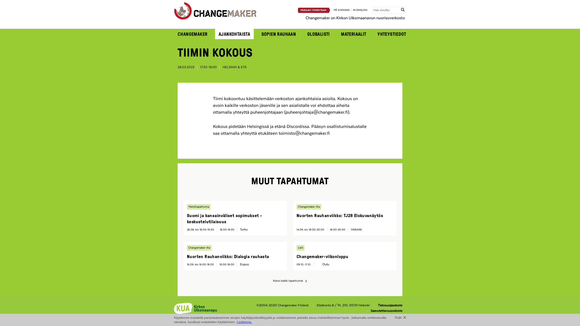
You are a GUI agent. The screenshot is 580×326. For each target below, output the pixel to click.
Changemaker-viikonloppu (322, 256)
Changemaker (193, 34)
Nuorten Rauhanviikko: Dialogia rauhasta (228, 256)
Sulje (398, 317)
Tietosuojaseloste (390, 305)
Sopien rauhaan (278, 34)
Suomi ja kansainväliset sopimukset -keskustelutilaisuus (224, 218)
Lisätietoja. (244, 322)
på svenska (342, 10)
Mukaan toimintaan (313, 10)
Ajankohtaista (234, 34)
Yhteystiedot (391, 34)
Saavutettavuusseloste (386, 311)
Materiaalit (353, 34)
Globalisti (318, 34)
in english (360, 10)
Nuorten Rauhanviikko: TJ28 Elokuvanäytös (340, 215)
